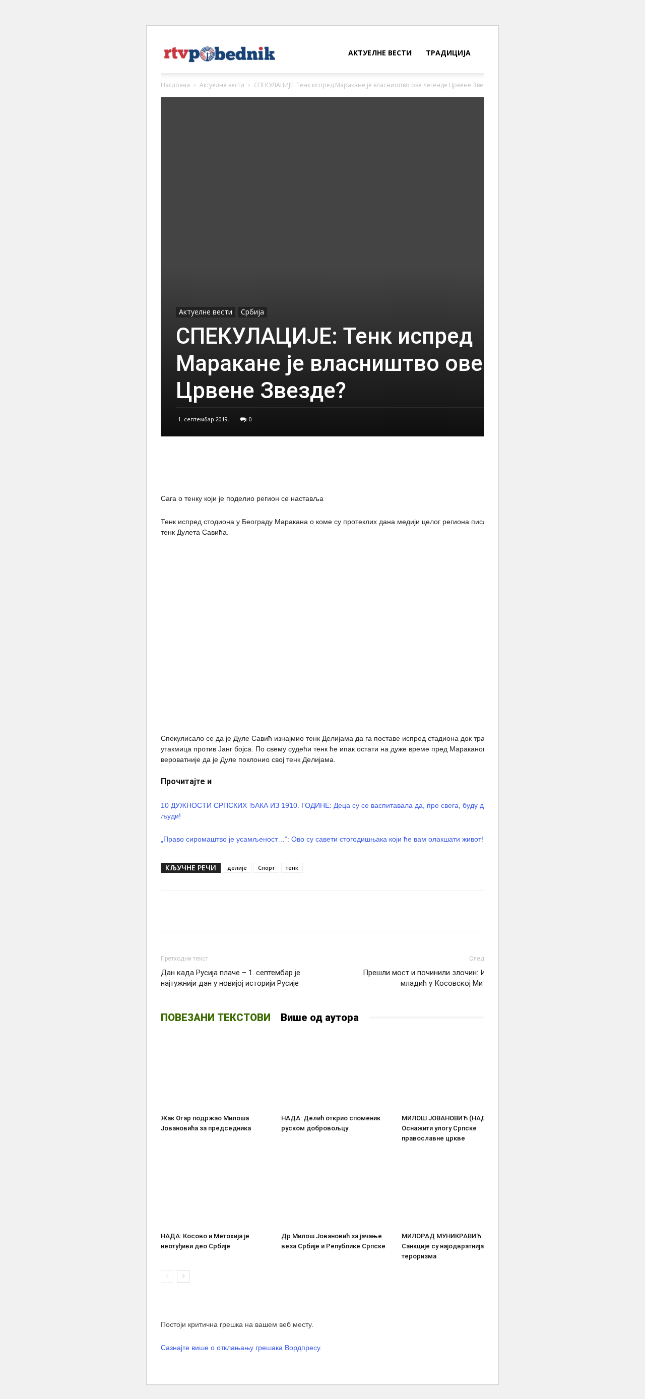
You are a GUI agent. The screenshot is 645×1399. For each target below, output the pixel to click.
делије (237, 867)
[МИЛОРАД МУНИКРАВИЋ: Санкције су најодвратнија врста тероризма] (456, 1190)
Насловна (175, 85)
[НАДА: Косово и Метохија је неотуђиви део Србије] (216, 1190)
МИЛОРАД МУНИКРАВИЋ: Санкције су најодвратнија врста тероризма (453, 1246)
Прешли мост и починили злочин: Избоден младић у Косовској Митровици (437, 978)
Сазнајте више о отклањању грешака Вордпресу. (241, 1348)
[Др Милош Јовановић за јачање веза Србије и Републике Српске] (336, 1190)
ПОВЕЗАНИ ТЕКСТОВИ (216, 1017)
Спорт (266, 867)
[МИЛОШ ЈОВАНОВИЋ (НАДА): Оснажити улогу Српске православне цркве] (456, 1072)
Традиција (448, 52)
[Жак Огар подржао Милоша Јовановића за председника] (216, 1072)
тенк (292, 867)
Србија (252, 311)
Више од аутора (320, 1017)
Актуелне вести (380, 52)
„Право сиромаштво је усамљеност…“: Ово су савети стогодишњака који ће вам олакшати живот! (322, 839)
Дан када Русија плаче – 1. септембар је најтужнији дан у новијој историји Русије (230, 978)
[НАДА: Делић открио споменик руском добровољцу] (336, 1072)
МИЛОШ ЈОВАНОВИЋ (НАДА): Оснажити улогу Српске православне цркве (448, 1128)
